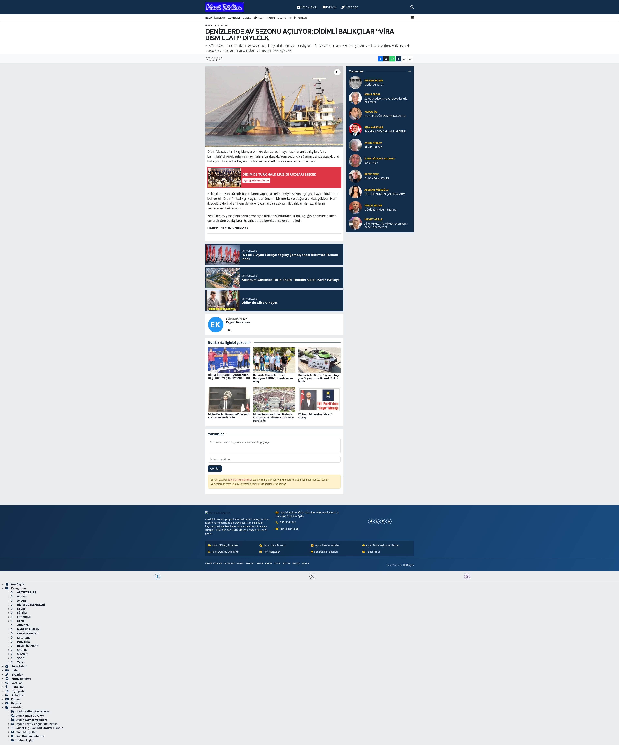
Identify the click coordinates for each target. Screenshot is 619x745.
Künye (15, 699)
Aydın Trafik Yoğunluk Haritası (382, 545)
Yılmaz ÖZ (370, 111)
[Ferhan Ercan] (355, 82)
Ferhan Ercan (373, 80)
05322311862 (288, 522)
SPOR (277, 563)
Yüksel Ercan (373, 205)
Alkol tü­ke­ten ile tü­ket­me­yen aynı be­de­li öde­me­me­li (385, 225)
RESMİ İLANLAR (215, 17)
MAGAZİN (23, 637)
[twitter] (312, 576)
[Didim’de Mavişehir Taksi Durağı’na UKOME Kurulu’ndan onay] (274, 360)
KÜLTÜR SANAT (27, 633)
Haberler (210, 25)
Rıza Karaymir (373, 127)
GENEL (247, 17)
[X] (377, 521)
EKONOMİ (23, 617)
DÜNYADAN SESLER (376, 178)
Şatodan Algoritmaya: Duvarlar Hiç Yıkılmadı (385, 100)
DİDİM (223, 25)
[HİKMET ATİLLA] (355, 223)
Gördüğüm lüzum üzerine (380, 209)
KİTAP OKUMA (373, 147)
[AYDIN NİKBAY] (355, 144)
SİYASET (259, 17)
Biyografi (17, 691)
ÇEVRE (282, 17)
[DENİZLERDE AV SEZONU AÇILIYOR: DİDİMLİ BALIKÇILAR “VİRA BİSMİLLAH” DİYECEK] (274, 106)
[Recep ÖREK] (355, 176)
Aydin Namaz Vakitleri (327, 545)
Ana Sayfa (17, 584)
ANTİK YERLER (298, 17)
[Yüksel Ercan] (355, 207)
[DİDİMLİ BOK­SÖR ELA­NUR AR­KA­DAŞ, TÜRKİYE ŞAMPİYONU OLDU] (229, 360)
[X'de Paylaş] (386, 58)
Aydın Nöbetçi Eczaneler (225, 545)
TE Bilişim (408, 565)
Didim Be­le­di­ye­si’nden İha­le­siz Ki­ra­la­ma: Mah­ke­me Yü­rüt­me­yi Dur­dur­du (273, 417)
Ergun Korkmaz (238, 322)
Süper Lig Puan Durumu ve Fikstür (39, 728)
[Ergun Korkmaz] (215, 324)
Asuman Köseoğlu (376, 189)
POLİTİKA (23, 642)
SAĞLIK (306, 563)
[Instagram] (383, 521)
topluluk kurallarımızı (240, 479)
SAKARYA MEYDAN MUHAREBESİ (385, 131)
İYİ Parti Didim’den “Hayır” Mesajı (315, 416)
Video (331, 7)
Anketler (17, 695)
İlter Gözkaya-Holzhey (379, 158)
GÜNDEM (234, 17)
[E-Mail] (228, 329)
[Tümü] (409, 71)
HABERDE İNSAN (27, 629)
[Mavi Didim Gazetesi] (224, 7)
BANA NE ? (371, 162)
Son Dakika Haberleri (326, 551)
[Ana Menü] (412, 17)
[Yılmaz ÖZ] (355, 113)
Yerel (20, 662)
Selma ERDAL (372, 94)
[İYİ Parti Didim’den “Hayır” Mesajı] (319, 399)
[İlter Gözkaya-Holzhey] (355, 160)
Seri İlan (17, 683)
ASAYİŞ (296, 563)
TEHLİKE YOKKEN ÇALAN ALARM (384, 194)
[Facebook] (371, 521)
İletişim (16, 703)
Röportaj (17, 687)
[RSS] (389, 521)
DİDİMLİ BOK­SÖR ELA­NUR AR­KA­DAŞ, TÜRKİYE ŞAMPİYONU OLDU (229, 376)
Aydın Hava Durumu (275, 545)
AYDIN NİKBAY (373, 142)
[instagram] (467, 576)
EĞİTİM (286, 563)
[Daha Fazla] (398, 58)
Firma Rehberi (21, 678)
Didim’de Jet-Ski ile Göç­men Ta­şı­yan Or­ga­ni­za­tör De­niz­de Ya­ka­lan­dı (319, 378)
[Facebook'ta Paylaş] (380, 58)
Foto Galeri (309, 7)
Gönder (215, 468)
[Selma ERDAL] (355, 98)
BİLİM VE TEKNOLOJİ (30, 604)
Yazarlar (351, 7)
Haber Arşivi (373, 551)
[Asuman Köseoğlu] (355, 191)
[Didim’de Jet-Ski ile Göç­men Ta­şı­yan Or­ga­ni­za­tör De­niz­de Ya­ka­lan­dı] (319, 360)
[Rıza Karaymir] (355, 129)
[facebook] (157, 576)
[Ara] (412, 7)
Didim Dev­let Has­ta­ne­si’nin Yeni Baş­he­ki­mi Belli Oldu (228, 416)
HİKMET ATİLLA (373, 219)
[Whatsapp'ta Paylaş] (392, 58)
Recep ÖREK (371, 174)
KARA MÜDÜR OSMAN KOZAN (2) (385, 115)
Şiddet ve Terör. (374, 84)
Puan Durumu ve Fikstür (225, 551)
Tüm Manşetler (271, 551)
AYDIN (271, 17)
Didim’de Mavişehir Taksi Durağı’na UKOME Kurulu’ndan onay (273, 378)
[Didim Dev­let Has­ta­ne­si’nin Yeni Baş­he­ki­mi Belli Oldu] (229, 399)
